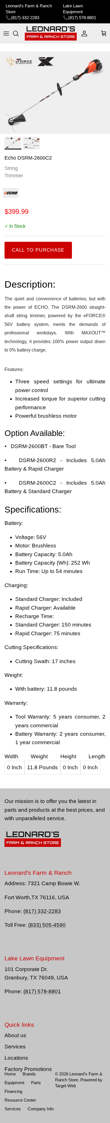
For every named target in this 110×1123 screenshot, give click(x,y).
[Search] (18, 33)
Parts (36, 1082)
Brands (29, 1073)
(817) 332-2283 (42, 911)
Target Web (65, 1085)
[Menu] (6, 33)
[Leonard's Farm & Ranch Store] (51, 33)
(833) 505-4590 (47, 925)
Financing (13, 1091)
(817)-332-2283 (25, 17)
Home (10, 1073)
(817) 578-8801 (82, 17)
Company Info (41, 1108)
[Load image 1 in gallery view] (55, 93)
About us (15, 1035)
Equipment (14, 1082)
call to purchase (38, 250)
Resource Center (20, 1100)
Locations (16, 1058)
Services (15, 1047)
